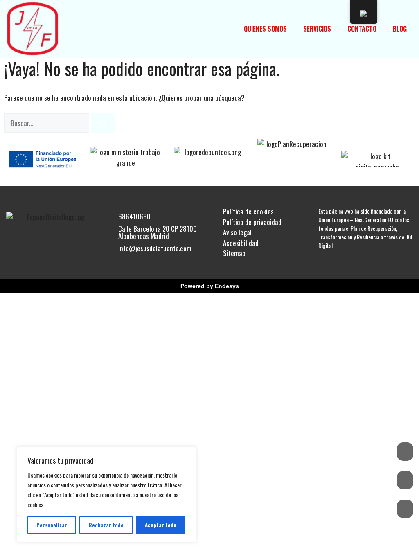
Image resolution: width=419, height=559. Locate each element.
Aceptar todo (160, 525)
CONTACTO (361, 29)
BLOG (400, 29)
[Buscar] (103, 123)
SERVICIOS (317, 29)
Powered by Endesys (209, 286)
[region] (106, 495)
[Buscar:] (47, 123)
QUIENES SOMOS (265, 29)
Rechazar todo (106, 525)
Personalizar (51, 525)
